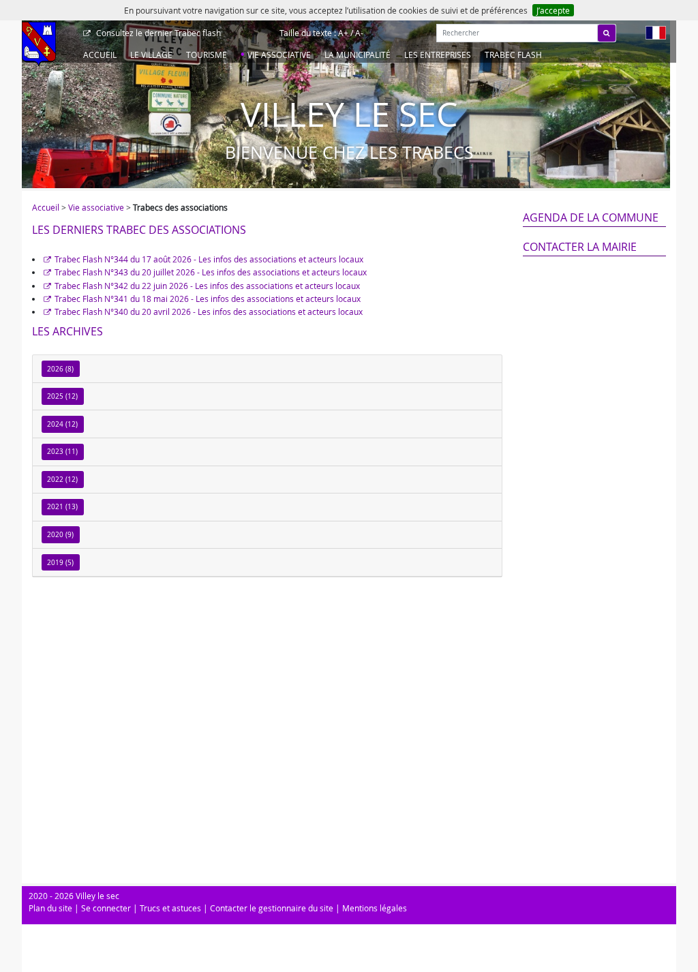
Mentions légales (374, 907)
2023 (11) (62, 451)
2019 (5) (60, 562)
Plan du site (50, 907)
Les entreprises (437, 54)
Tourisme (206, 54)
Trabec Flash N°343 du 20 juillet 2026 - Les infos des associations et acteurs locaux (211, 272)
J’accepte (553, 10)
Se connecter (106, 907)
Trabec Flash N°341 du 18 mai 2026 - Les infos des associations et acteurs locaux (208, 298)
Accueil (100, 54)
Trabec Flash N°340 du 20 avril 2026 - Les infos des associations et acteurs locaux (209, 311)
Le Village (151, 54)
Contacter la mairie (580, 246)
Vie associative (279, 54)
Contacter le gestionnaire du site (271, 907)
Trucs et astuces (170, 907)
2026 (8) (60, 369)
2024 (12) (62, 424)
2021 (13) (62, 506)
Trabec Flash (513, 54)
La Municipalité (357, 54)
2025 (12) (62, 396)
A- (359, 32)
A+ (343, 32)
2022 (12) (62, 479)
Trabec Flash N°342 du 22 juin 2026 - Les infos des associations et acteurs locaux (207, 285)
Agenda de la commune (590, 217)
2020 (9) (60, 534)
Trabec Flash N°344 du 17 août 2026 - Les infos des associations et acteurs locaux (209, 259)
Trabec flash (158, 32)
